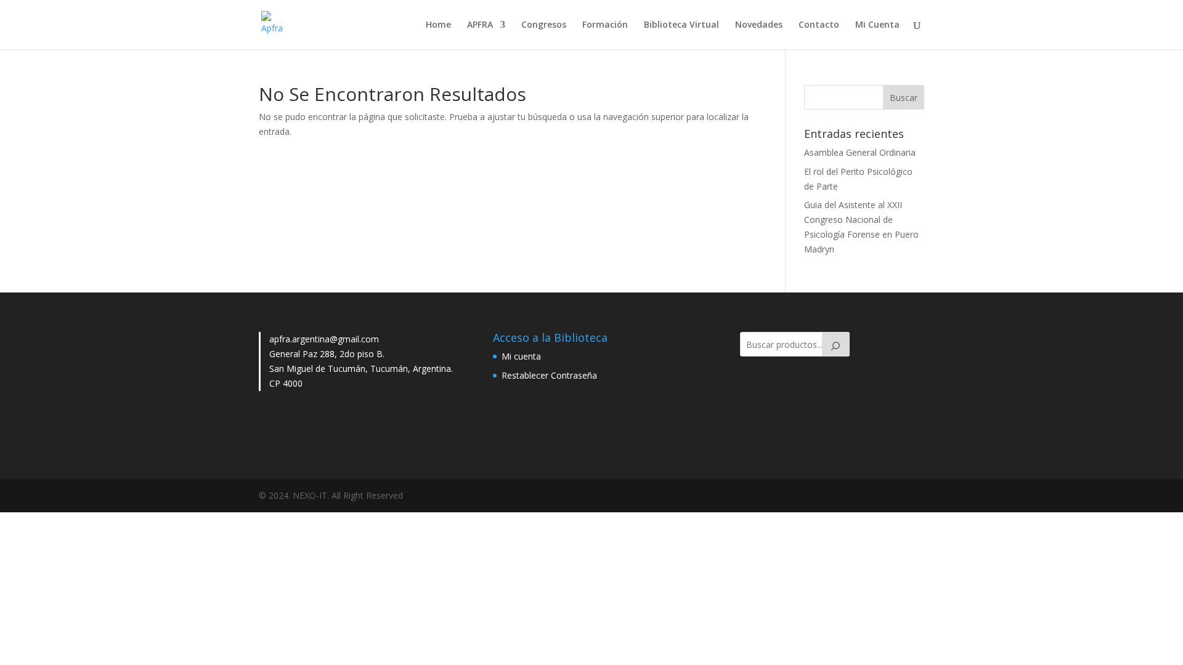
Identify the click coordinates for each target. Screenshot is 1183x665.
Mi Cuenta (877, 25)
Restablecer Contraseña (549, 375)
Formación (605, 25)
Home (438, 25)
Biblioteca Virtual (681, 25)
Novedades (759, 25)
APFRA (480, 25)
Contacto (819, 25)
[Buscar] (836, 344)
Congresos (543, 25)
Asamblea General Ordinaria (860, 152)
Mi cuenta (521, 356)
